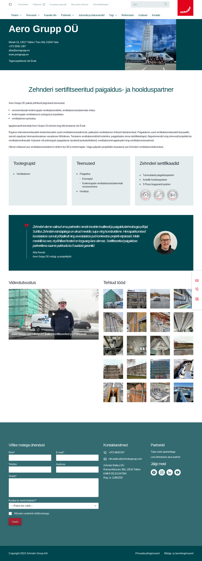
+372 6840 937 (117, 452)
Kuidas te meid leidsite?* (22, 503)
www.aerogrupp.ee (19, 54)
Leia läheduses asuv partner (165, 457)
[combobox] (54, 506)
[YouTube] (177, 472)
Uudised (142, 15)
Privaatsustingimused (147, 553)
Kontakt (156, 15)
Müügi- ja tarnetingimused (178, 553)
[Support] (197, 299)
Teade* (13, 476)
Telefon (13, 464)
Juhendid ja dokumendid (91, 15)
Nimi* (12, 452)
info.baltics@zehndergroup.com (125, 459)
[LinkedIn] (169, 472)
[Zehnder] (185, 8)
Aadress (60, 464)
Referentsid (128, 15)
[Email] (197, 281)
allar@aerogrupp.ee (19, 50)
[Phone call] (197, 289)
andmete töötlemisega (36, 513)
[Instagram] (162, 472)
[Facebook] (154, 472)
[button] (54, 314)
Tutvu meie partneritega (163, 451)
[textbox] (53, 506)
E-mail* (60, 452)
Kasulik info (50, 15)
